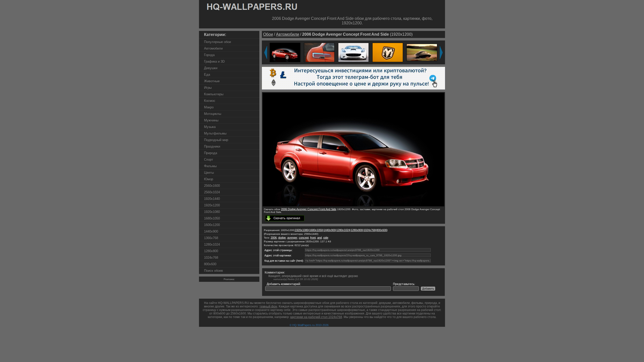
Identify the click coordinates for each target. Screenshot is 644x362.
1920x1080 (212, 212)
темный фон (268, 306)
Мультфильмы (215, 133)
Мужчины (211, 120)
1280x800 (211, 251)
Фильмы (210, 166)
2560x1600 (212, 186)
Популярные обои (217, 42)
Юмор (208, 179)
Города (209, 55)
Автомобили (213, 48)
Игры (208, 87)
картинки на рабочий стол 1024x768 (316, 317)
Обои (268, 34)
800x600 (210, 264)
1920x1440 (212, 199)
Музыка (210, 127)
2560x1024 (212, 192)
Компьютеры (213, 94)
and (319, 237)
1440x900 (211, 231)
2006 (274, 237)
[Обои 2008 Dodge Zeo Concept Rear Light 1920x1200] (319, 52)
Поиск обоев (213, 271)
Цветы (209, 172)
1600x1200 (212, 225)
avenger (292, 237)
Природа (210, 153)
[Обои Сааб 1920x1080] (422, 52)
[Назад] (265, 52)
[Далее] (441, 52)
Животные (212, 81)
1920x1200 (212, 205)
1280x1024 (212, 244)
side (325, 237)
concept (304, 237)
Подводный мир (216, 140)
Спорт (208, 159)
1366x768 (211, 238)
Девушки (210, 68)
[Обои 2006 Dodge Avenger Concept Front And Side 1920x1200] (285, 52)
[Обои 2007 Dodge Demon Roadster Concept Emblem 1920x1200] (388, 52)
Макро (209, 107)
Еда (207, 74)
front (313, 237)
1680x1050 (212, 218)
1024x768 (211, 257)
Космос (209, 101)
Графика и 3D (214, 61)
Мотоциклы (212, 114)
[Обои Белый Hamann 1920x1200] (353, 52)
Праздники (212, 146)
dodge (282, 237)
